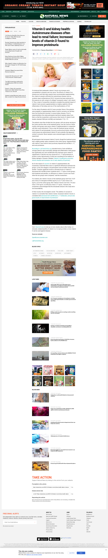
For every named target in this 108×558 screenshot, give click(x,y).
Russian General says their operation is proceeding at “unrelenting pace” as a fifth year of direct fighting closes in (15, 44)
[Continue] (35, 522)
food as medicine (51, 57)
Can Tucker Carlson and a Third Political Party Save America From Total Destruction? (9, 163)
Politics (23, 21)
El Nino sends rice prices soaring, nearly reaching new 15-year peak (63, 312)
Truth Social (89, 522)
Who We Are (49, 514)
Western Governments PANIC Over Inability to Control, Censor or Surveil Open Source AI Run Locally (23, 150)
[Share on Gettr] (55, 54)
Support (48, 520)
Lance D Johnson (60, 282)
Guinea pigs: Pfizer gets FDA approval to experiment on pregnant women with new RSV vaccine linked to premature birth (62, 286)
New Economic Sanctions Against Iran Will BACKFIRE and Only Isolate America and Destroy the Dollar (23, 175)
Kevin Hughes (60, 337)
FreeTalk (88, 526)
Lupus (72, 57)
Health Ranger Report (9, 133)
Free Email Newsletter (51, 518)
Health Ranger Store (71, 518)
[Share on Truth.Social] (51, 54)
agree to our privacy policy (34, 554)
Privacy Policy (49, 529)
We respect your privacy (8, 525)
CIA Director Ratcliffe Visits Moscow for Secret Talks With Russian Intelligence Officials (15, 37)
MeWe (87, 528)
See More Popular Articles (16, 105)
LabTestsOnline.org (38, 241)
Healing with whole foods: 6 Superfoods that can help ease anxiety (63, 423)
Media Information (50, 524)
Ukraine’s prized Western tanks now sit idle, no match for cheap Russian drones (15, 96)
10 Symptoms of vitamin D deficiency (60, 436)
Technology (87, 21)
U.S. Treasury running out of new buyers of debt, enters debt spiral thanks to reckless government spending (63, 299)
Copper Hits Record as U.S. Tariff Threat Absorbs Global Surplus (13, 76)
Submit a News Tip (50, 528)
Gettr (87, 524)
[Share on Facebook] (37, 54)
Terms (41, 543)
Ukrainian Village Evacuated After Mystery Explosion (14, 71)
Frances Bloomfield (46, 50)
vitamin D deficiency (67, 59)
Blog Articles (70, 526)
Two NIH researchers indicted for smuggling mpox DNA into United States (14, 83)
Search (104, 11)
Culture (31, 21)
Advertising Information (51, 526)
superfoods (45, 59)
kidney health (66, 57)
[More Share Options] (58, 54)
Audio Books (31, 11)
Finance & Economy (54, 21)
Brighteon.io (89, 514)
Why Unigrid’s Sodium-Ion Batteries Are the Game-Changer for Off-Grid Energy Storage (15, 65)
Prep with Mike (16, 11)
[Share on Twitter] (41, 54)
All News (69, 516)
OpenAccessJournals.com (40, 237)
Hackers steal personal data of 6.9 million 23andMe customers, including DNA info (61, 326)
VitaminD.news (39, 227)
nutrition (39, 59)
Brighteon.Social (90, 516)
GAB (87, 529)
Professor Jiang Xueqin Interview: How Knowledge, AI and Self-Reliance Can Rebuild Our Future (9, 175)
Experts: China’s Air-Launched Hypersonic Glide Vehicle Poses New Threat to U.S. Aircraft (15, 90)
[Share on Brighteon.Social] (34, 54)
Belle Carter (59, 296)
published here (75, 546)
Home (3, 11)
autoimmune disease (40, 57)
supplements (52, 59)
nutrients (34, 59)
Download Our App (85, 11)
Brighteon (8, 11)
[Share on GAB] (48, 54)
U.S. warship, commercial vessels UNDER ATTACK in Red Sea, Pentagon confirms (63, 353)
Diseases (38, 25)
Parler (87, 520)
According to (41, 148)
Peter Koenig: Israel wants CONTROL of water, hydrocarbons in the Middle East (62, 340)
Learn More (72, 553)
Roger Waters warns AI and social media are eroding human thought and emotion (15, 51)
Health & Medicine (41, 21)
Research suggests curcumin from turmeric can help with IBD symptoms (63, 450)
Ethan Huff (59, 351)
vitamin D (59, 59)
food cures (59, 57)
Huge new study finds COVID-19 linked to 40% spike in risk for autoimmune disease (62, 409)
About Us (94, 11)
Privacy (37, 543)
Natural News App (71, 522)
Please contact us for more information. (41, 501)
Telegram (88, 518)
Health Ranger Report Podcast (74, 520)
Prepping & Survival (68, 21)
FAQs (98, 11)
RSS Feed (69, 528)
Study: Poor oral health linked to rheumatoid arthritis (62, 395)
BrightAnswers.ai (75, 11)
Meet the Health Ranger (51, 516)
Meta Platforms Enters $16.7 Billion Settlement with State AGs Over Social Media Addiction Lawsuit (15, 58)
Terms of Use (49, 531)
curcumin (46, 164)
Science (79, 21)
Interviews (23, 11)
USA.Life (88, 531)
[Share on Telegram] (44, 54)
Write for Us (49, 522)
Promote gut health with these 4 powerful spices (63, 463)
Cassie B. (59, 324)
